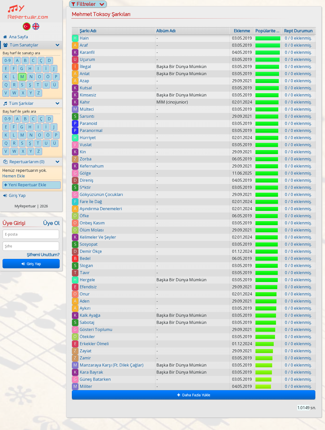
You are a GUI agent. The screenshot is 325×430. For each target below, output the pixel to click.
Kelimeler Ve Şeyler (98, 237)
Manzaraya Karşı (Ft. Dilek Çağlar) (111, 365)
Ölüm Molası (92, 230)
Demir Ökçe (91, 251)
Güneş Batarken (95, 379)
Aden (84, 301)
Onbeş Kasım (92, 223)
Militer (86, 386)
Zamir (85, 358)
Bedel (85, 258)
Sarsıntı (87, 116)
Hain (84, 38)
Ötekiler (87, 336)
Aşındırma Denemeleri (101, 208)
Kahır (85, 102)
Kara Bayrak (91, 372)
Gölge (85, 173)
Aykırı (85, 308)
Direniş (86, 180)
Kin (83, 152)
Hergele (87, 280)
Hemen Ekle (13, 176)
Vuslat (86, 144)
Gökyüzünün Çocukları (101, 194)
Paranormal (91, 130)
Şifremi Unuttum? (43, 254)
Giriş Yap (33, 263)
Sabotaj (87, 322)
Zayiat (85, 351)
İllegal (85, 66)
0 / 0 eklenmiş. (298, 38)
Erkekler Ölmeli (94, 343)
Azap (84, 81)
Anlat (85, 73)
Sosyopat (89, 244)
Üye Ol (51, 223)
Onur (85, 294)
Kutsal (86, 88)
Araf (84, 45)
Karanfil (87, 52)
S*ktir (85, 187)
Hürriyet (88, 137)
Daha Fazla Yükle (195, 394)
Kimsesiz (88, 95)
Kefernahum (92, 166)
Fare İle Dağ (91, 201)
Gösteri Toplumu (96, 329)
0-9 (8, 60)
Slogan (86, 265)
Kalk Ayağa (90, 315)
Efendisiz (88, 287)
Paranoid (88, 123)
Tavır (85, 272)
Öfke (84, 216)
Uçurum (87, 59)
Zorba (85, 159)
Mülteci (87, 109)
